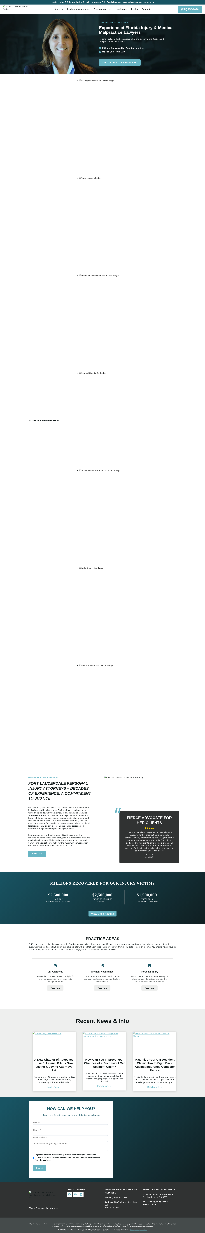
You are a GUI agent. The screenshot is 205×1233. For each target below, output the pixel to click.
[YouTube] (75, 1194)
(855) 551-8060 (119, 1197)
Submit (39, 1168)
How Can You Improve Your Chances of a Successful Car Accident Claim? (104, 1063)
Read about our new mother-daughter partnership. (130, 2)
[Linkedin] (81, 1194)
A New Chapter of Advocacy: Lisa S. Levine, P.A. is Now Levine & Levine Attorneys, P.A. (54, 1065)
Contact (146, 9)
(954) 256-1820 (190, 9)
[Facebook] (69, 1194)
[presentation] (54, 1043)
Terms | (144, 1230)
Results (134, 9)
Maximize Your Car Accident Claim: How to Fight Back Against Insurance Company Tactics (155, 1065)
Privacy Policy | (136, 1230)
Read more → (54, 1086)
